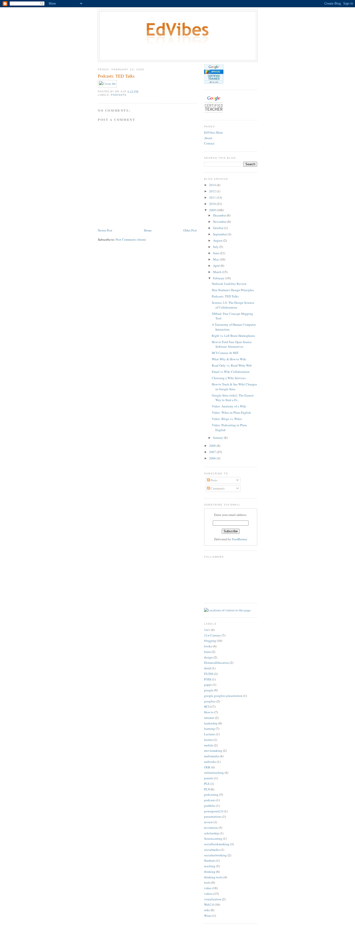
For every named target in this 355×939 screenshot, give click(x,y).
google (208, 690)
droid (207, 668)
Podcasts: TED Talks (225, 296)
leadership (211, 723)
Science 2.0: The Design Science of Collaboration (233, 305)
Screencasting (213, 838)
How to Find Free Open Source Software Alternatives (232, 344)
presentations (212, 816)
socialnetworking (215, 855)
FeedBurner (239, 539)
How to (208, 712)
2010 (213, 204)
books (208, 646)
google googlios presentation (223, 695)
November (220, 221)
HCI (206, 706)
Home (148, 230)
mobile (208, 745)
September (220, 234)
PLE (207, 783)
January (218, 437)
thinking (209, 871)
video (208, 888)
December (220, 215)
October (218, 228)
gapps (208, 684)
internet (209, 717)
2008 (213, 445)
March (217, 272)
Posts (213, 480)
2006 (213, 458)
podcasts (118, 95)
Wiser (208, 915)
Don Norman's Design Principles (233, 290)
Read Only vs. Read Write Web (232, 365)
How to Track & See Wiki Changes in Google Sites (234, 386)
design (208, 657)
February (219, 278)
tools (207, 882)
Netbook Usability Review (229, 284)
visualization (212, 899)
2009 (213, 210)
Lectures (209, 734)
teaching (209, 866)
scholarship (211, 833)
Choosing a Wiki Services (229, 378)
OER (207, 767)
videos (208, 893)
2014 (213, 185)
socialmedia (212, 849)
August (218, 240)
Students (209, 860)
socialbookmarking (216, 844)
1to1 (207, 630)
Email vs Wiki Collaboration (230, 371)
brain (207, 652)
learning (209, 728)
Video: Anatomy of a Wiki (229, 406)
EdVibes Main (213, 132)
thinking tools (213, 877)
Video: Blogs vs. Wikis (227, 419)
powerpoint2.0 (213, 811)
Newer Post (105, 230)
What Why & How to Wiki (229, 359)
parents (208, 778)
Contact (209, 143)
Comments (217, 488)
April (216, 265)
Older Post (190, 230)
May (216, 259)
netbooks (210, 761)
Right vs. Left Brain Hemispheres (233, 335)
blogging (210, 640)
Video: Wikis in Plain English (231, 412)
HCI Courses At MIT (225, 353)
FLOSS (208, 674)
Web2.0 (209, 904)
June (216, 253)
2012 (213, 191)
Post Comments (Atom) (131, 239)
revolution (211, 827)
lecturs (208, 739)
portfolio (209, 805)
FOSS (207, 679)
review (208, 822)
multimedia (211, 756)
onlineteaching (214, 772)
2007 (213, 452)
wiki (207, 910)
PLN (207, 789)
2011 (213, 197)
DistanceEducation (216, 662)
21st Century (212, 635)
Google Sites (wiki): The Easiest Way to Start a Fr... (233, 397)
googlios (210, 701)
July (216, 247)
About (208, 138)
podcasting (211, 794)
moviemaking (213, 750)
